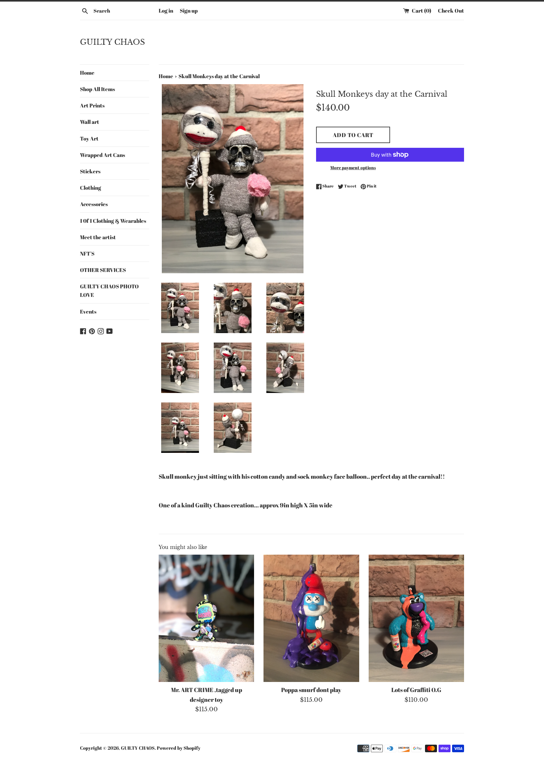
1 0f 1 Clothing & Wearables (113, 220)
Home (87, 72)
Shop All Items (97, 89)
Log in (166, 10)
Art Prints (92, 105)
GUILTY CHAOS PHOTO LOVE (109, 290)
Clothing (90, 187)
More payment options (353, 167)
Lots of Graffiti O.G (416, 690)
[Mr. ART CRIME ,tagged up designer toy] (206, 618)
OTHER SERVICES (103, 270)
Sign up (189, 10)
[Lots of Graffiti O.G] (416, 618)
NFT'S (87, 253)
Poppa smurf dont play (311, 690)
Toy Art (89, 138)
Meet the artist (98, 237)
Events (88, 311)
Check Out (451, 10)
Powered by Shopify (179, 748)
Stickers (90, 171)
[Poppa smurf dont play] (311, 618)
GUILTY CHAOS (112, 42)
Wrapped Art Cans (102, 155)
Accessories (94, 204)
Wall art (89, 121)
